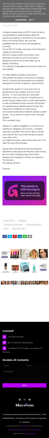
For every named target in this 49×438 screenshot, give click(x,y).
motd (6, 229)
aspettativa (9, 221)
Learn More (20, 20)
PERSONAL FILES (18, 229)
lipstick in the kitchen (13, 225)
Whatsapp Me (36, 430)
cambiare (22, 221)
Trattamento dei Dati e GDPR (19, 430)
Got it (32, 20)
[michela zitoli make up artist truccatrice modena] (24, 284)
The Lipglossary (30, 433)
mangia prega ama (33, 225)
